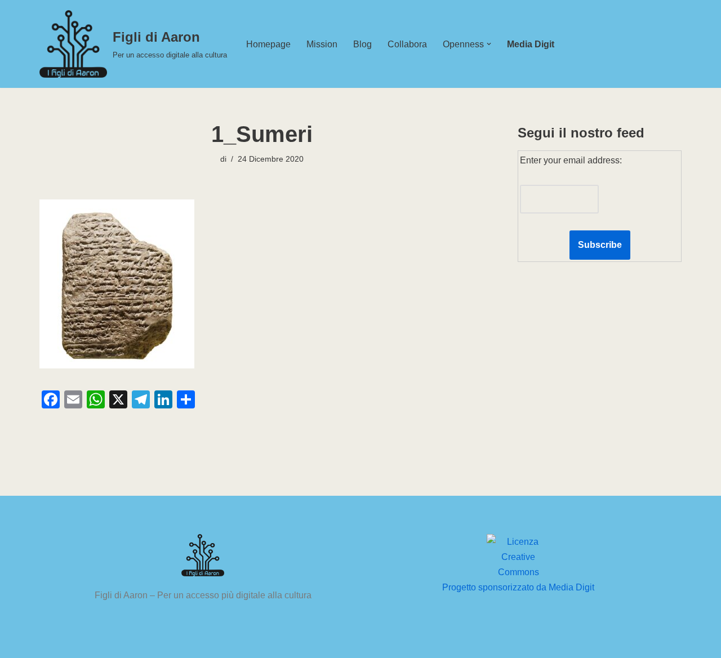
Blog (362, 44)
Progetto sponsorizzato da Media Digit (518, 587)
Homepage (268, 44)
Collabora (407, 44)
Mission (321, 44)
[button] (489, 44)
